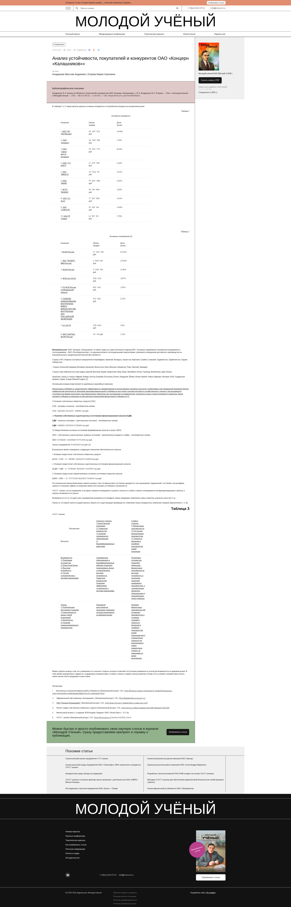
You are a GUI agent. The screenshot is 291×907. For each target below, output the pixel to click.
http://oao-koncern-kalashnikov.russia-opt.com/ (126, 703)
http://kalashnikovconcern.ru (132, 698)
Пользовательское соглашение (124, 896)
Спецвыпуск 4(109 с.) (208, 92)
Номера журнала (72, 831)
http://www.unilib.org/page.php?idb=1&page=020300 (145, 708)
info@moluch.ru (218, 8)
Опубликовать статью (216, 3)
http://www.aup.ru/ (102, 717)
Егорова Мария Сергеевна (101, 74)
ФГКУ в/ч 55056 (69, 278)
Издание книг (220, 34)
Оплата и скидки (72, 853)
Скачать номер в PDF (210, 80)
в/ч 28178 (67, 325)
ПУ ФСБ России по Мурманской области (68, 290)
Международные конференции (112, 34)
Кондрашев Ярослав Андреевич (69, 74)
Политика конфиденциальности (125, 900)
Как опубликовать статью (76, 845)
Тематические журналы (154, 34)
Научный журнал (72, 34)
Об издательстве (72, 858)
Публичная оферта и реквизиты (125, 893)
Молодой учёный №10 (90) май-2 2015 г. (216, 73)
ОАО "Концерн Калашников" (68, 703)
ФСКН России (68, 270)
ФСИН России (68, 252)
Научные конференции (75, 836)
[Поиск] (177, 8)
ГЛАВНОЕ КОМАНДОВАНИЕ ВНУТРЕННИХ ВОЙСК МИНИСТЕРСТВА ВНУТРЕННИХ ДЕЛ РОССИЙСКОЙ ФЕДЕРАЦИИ (68, 309)
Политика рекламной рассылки (124, 904)
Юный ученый (189, 34)
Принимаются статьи (197, 849)
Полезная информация (75, 849)
